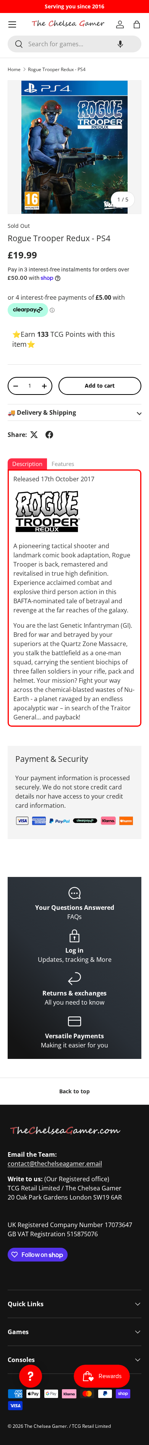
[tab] (27, 464)
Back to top (74, 1091)
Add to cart (100, 385)
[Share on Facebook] (49, 434)
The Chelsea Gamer (45, 1426)
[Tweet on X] (34, 434)
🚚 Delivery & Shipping (42, 412)
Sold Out (19, 225)
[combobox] (74, 44)
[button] (120, 44)
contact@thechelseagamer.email (55, 1163)
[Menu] (12, 24)
